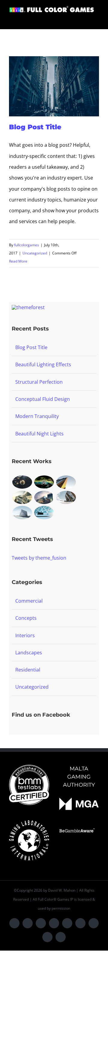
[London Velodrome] (66, 497)
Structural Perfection (39, 382)
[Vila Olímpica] (44, 512)
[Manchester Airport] (44, 497)
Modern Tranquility (37, 416)
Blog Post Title (35, 127)
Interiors (25, 635)
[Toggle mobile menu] (96, 20)
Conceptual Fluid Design (42, 399)
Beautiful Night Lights (39, 433)
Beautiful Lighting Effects (43, 364)
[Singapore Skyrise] (44, 482)
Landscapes (28, 652)
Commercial (29, 601)
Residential (27, 669)
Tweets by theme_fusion (39, 558)
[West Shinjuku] (22, 497)
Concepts (26, 618)
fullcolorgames (26, 244)
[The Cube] (22, 512)
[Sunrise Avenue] (22, 482)
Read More (18, 261)
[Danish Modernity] (66, 482)
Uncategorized (34, 253)
